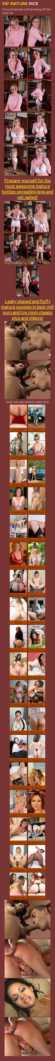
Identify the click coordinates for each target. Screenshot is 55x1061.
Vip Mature (20, 3)
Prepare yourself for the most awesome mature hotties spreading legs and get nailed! (27, 189)
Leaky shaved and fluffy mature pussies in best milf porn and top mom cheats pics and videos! (27, 309)
